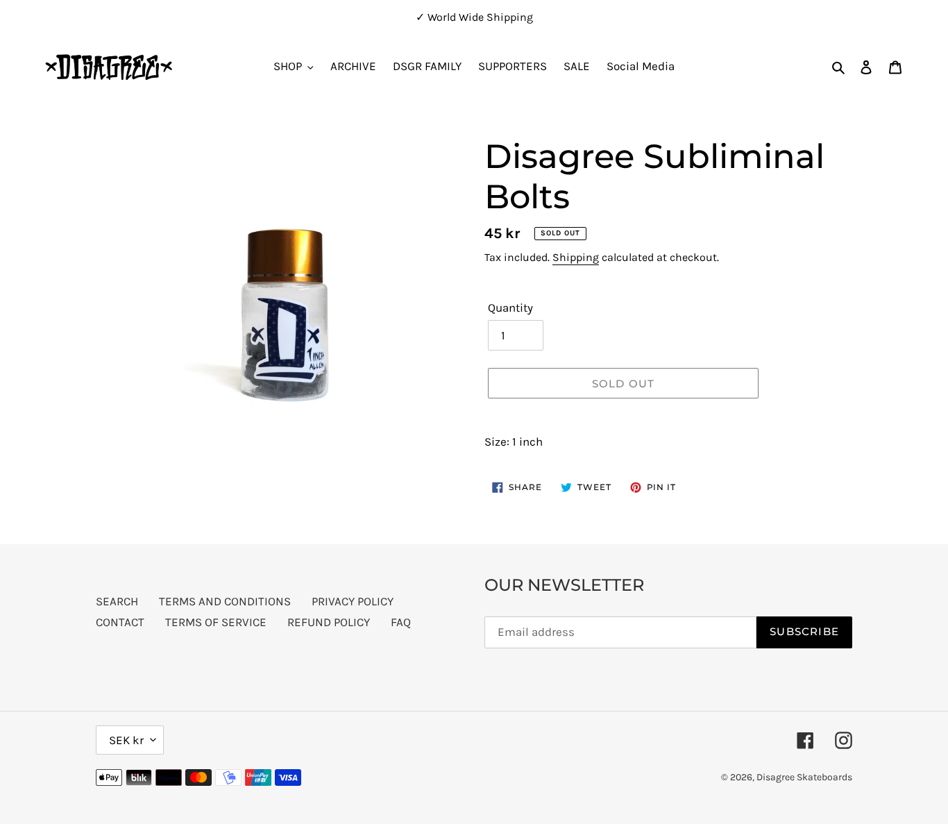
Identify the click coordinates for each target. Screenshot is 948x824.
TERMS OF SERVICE (215, 622)
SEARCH (117, 601)
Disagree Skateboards (804, 777)
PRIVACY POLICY (352, 601)
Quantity (510, 307)
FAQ (401, 622)
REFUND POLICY (328, 622)
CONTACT (120, 622)
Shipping (575, 257)
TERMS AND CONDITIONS (225, 601)
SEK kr (126, 740)
